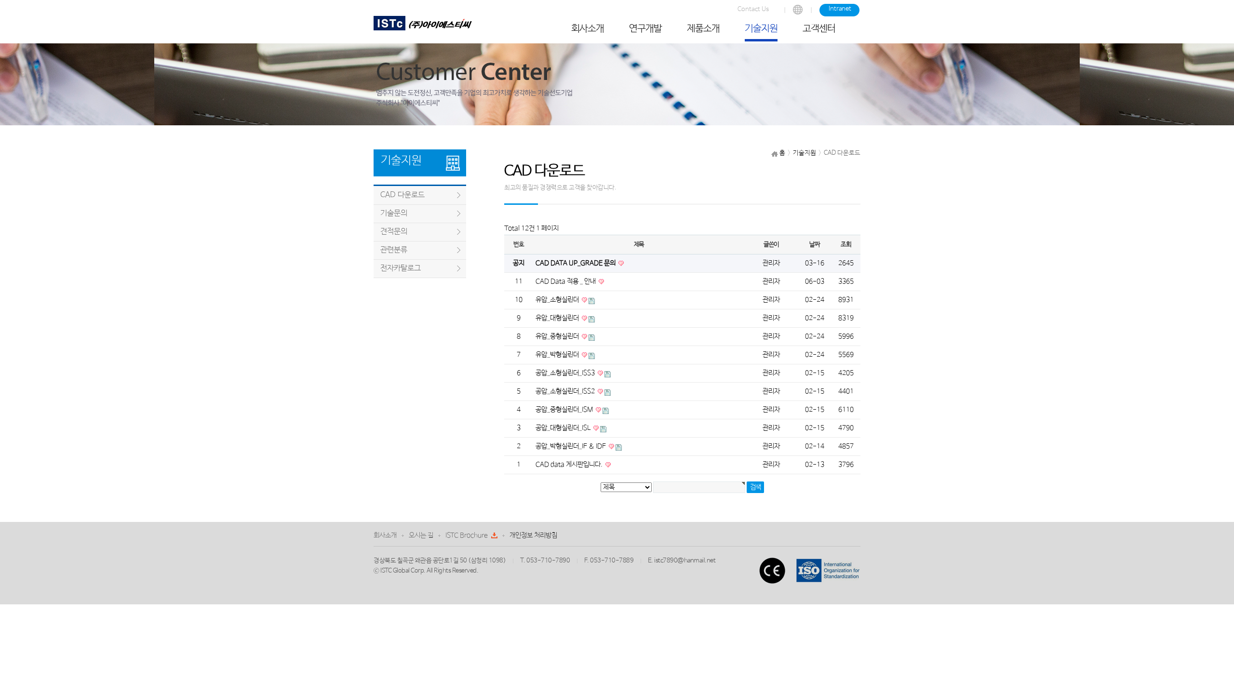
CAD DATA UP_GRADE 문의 (576, 263)
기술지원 (761, 28)
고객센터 (819, 28)
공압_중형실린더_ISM (565, 410)
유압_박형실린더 (558, 355)
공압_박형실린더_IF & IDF (571, 446)
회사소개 (587, 28)
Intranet (840, 9)
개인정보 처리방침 (533, 535)
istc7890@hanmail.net (684, 560)
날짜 (814, 244)
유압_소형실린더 (558, 300)
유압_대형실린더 (558, 318)
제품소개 (703, 28)
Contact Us (753, 9)
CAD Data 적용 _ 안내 (566, 281)
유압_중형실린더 (558, 336)
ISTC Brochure (466, 535)
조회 (846, 244)
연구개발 (645, 28)
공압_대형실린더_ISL (564, 428)
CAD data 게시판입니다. (570, 464)
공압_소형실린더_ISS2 (566, 391)
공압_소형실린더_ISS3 (566, 373)
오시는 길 (421, 535)
